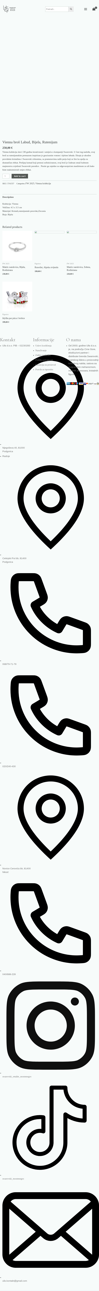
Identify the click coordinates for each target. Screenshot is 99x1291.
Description (8, 197)
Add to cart (20, 176)
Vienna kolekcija (43, 183)
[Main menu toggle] (85, 9)
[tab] (8, 197)
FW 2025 (29, 183)
